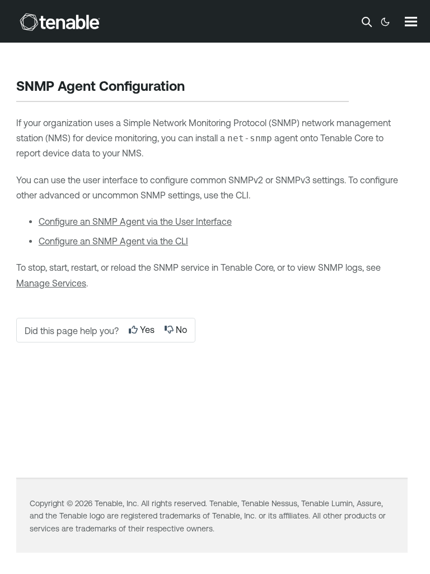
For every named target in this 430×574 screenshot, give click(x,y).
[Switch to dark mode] (385, 22)
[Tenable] (60, 22)
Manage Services (51, 283)
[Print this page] (194, 87)
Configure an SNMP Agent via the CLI (113, 241)
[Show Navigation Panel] (411, 21)
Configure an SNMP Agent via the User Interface (135, 221)
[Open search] (366, 22)
